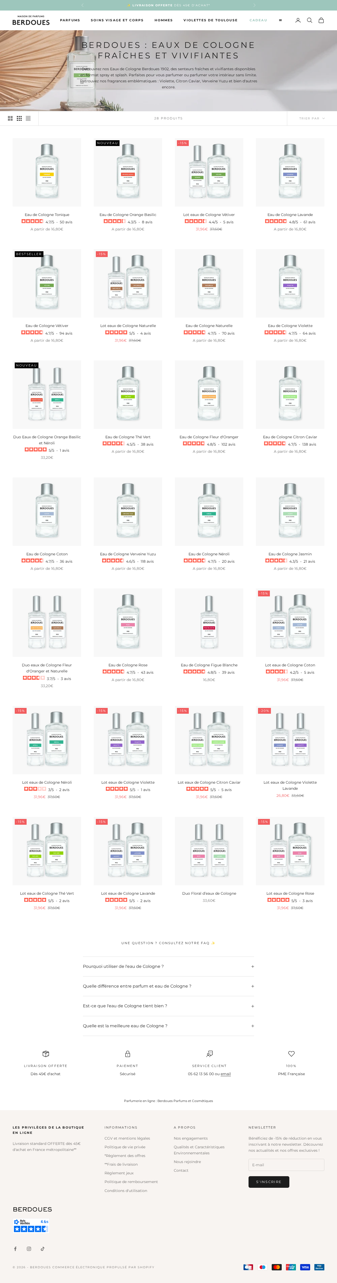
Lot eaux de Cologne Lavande (128, 893)
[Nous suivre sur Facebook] (15, 1248)
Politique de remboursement (131, 1181)
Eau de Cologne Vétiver (47, 325)
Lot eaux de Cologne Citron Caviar (209, 782)
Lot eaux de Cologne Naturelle (128, 325)
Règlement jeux (119, 1173)
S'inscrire (269, 1182)
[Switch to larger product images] (10, 118)
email (226, 1073)
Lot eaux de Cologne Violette (128, 782)
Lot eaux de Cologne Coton (290, 665)
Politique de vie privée (125, 1147)
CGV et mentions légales (127, 1138)
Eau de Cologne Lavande (290, 214)
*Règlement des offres (125, 1155)
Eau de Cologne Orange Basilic (128, 214)
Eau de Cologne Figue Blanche (209, 665)
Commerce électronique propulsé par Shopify (103, 1267)
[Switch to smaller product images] (19, 118)
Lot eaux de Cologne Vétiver (209, 214)
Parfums (70, 20)
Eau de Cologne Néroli (209, 554)
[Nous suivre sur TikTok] (42, 1248)
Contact (181, 1170)
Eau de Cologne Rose (127, 665)
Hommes (164, 20)
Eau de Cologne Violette (290, 325)
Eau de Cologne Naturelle (209, 325)
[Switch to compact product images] (28, 118)
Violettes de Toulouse (210, 20)
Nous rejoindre (187, 1161)
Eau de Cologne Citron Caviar (290, 437)
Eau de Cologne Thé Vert (128, 437)
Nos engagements (191, 1138)
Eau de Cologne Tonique (47, 214)
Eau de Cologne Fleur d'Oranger (209, 437)
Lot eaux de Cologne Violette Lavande (290, 785)
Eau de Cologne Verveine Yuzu (128, 554)
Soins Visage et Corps (117, 20)
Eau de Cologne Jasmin (290, 554)
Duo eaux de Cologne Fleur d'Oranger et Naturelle (47, 668)
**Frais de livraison (121, 1164)
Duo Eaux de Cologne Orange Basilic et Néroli (47, 440)
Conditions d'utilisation (126, 1190)
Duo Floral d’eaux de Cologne (209, 893)
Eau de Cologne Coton (47, 554)
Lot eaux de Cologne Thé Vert (47, 893)
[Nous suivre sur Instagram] (29, 1248)
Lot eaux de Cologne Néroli (47, 782)
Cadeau (258, 20)
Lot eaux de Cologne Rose (290, 893)
